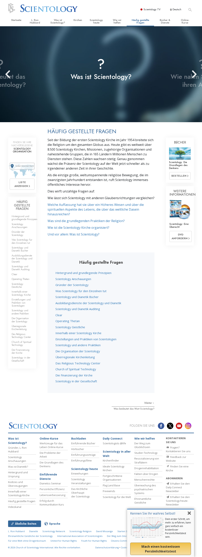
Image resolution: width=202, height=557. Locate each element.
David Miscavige (104, 531)
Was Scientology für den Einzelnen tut (81, 291)
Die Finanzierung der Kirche (74, 375)
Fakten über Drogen (146, 474)
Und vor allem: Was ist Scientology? (73, 234)
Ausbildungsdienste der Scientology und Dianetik (88, 303)
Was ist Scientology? (57, 21)
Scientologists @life (114, 443)
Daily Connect (113, 438)
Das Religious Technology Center (77, 363)
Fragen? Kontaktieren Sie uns (178, 449)
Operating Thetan (67, 321)
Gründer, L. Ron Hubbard (17, 449)
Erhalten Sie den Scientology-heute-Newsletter (178, 500)
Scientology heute (96, 21)
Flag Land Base (111, 485)
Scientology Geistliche (70, 327)
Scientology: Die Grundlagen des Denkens (178, 165)
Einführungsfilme (81, 460)
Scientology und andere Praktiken (78, 345)
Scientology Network (53, 531)
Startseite (16, 20)
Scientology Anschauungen (73, 279)
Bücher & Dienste (165, 21)
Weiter (148, 403)
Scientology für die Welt (117, 497)
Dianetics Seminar (50, 483)
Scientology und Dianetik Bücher (77, 297)
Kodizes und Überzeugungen (18, 484)
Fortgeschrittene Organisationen (112, 477)
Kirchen (78, 20)
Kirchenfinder (111, 460)
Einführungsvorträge (83, 455)
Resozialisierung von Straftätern (146, 460)
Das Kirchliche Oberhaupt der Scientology (80, 492)
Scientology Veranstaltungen (81, 481)
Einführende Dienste (48, 477)
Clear (58, 315)
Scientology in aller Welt (117, 454)
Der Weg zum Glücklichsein (142, 445)
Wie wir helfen (117, 21)
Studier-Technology (145, 453)
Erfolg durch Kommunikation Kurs (52, 502)
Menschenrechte (144, 479)
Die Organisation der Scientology (77, 351)
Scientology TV (152, 9)
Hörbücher (77, 449)
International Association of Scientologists (79, 535)
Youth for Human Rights (94, 540)
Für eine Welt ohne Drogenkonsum (27, 540)
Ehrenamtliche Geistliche (142, 500)
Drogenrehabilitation (146, 468)
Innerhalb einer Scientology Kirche (78, 333)
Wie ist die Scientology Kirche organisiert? (78, 227)
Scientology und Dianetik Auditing (77, 309)
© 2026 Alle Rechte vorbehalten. (44, 547)
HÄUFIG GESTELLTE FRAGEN (22, 205)
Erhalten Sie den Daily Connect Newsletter (178, 487)
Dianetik (33, 531)
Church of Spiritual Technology (75, 369)
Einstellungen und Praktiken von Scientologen (85, 339)
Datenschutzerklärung (107, 547)
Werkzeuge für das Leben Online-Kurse (51, 445)
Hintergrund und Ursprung (18, 474)
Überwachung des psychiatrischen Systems (145, 489)
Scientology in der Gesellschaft (76, 381)
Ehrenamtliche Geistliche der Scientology (30, 535)
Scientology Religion (80, 531)
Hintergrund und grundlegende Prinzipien (83, 273)
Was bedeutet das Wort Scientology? (134, 409)
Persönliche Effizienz (52, 489)
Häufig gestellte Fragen (140, 21)
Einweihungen (79, 473)
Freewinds (109, 491)
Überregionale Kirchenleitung (75, 357)
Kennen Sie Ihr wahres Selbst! (152, 513)
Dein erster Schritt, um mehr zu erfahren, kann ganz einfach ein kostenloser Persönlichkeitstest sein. (178, 527)
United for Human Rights (63, 540)
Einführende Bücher (83, 443)
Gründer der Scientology (72, 285)
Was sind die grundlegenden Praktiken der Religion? (86, 221)
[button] (15, 74)
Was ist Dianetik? (18, 466)
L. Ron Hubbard (35, 21)
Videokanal (14, 507)
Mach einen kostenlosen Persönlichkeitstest (160, 548)
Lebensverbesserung (52, 495)
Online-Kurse (185, 21)
